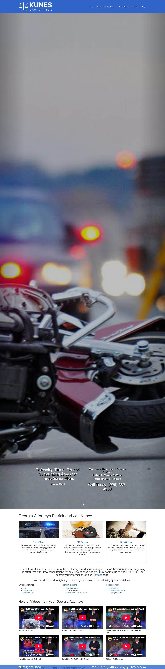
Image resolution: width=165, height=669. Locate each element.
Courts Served (124, 7)
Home (91, 7)
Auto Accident (115, 588)
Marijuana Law (28, 593)
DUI (24, 588)
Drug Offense (126, 541)
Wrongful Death (116, 593)
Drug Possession (29, 590)
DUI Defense (82, 541)
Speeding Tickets (73, 588)
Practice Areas (109, 7)
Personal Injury (112, 584)
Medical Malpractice (118, 590)
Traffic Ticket (38, 541)
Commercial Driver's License (77, 593)
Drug (105, 667)
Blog (143, 7)
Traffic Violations (69, 584)
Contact (135, 7)
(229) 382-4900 (31, 667)
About (98, 7)
